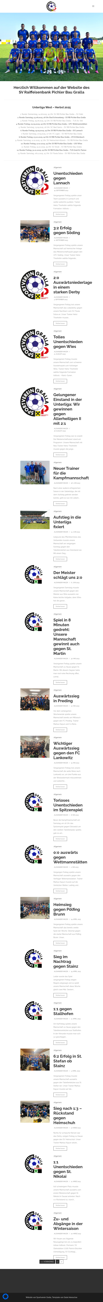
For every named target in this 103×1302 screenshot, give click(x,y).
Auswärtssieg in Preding (66, 698)
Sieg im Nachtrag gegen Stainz (65, 961)
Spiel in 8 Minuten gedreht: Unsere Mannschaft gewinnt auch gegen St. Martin (66, 637)
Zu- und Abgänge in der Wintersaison (68, 1224)
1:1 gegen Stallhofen (63, 1011)
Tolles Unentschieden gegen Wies (68, 342)
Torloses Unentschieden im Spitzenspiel (68, 805)
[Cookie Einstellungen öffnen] (6, 1299)
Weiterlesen (60, 214)
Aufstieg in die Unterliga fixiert (67, 522)
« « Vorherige (47, 1262)
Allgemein (58, 167)
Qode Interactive (70, 1297)
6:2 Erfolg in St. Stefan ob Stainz (67, 1061)
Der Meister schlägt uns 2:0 (67, 575)
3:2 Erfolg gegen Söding (66, 230)
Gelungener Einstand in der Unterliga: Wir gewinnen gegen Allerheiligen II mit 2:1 (67, 409)
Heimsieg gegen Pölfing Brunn (66, 909)
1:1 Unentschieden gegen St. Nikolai (68, 1169)
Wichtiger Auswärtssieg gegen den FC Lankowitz (66, 750)
